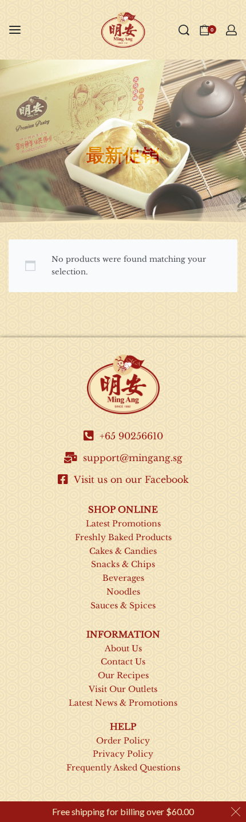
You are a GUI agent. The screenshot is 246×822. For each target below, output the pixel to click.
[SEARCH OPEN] (184, 30)
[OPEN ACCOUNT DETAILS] (231, 30)
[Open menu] (15, 29)
